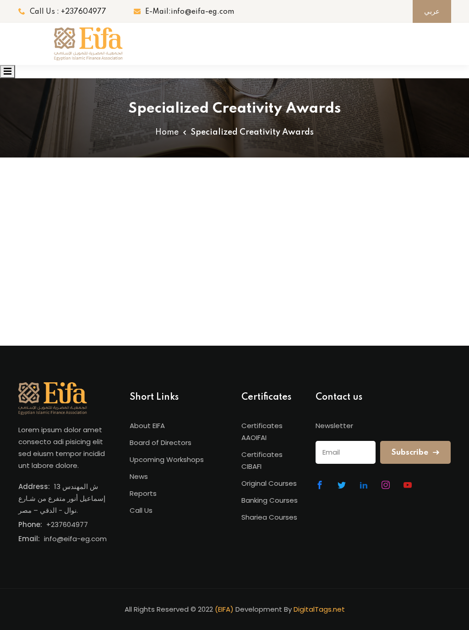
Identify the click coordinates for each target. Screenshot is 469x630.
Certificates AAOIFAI (262, 431)
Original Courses (269, 483)
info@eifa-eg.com (75, 538)
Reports (143, 493)
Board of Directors (160, 442)
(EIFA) (224, 609)
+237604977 (67, 524)
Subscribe (411, 452)
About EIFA (147, 425)
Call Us (141, 510)
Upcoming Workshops (167, 459)
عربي (432, 12)
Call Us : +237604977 (68, 12)
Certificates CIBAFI (262, 460)
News (139, 476)
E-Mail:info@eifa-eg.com (189, 12)
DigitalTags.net (319, 609)
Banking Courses (269, 500)
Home (167, 132)
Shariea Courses (269, 517)
